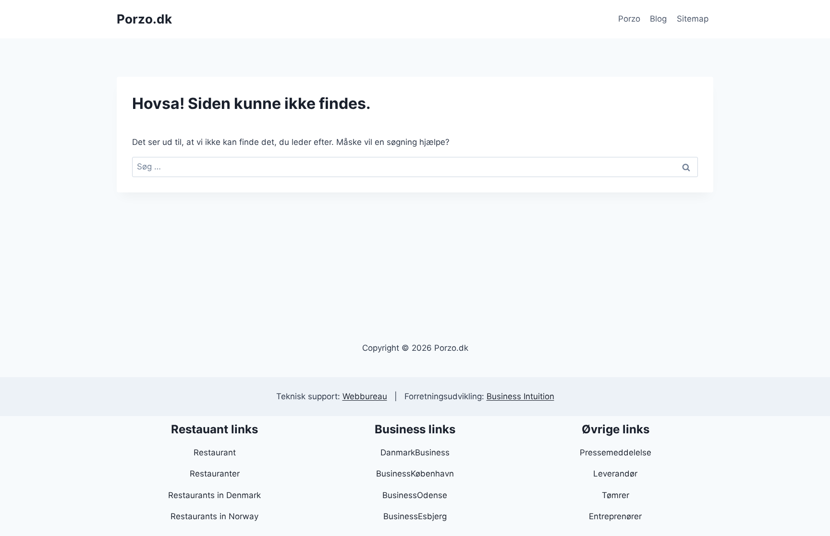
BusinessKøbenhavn (415, 473)
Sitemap (692, 19)
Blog (658, 19)
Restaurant (215, 452)
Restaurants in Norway (214, 516)
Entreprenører (615, 516)
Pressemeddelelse (615, 452)
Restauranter (215, 473)
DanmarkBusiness (415, 452)
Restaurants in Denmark (214, 495)
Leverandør (615, 473)
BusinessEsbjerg (415, 516)
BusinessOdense (414, 495)
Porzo (629, 19)
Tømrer (615, 495)
